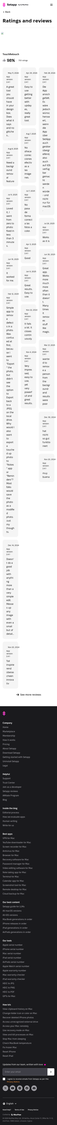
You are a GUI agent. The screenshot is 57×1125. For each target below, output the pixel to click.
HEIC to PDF (8, 992)
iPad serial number (12, 958)
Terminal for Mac (11, 877)
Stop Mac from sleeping (14, 1039)
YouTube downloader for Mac (17, 842)
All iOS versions (10, 915)
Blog (5, 800)
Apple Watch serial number (16, 966)
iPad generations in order (15, 928)
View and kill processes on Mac (18, 1034)
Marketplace (9, 731)
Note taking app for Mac (14, 872)
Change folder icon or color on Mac (20, 1013)
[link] (5, 1088)
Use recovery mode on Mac (16, 1030)
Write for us (8, 825)
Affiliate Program (11, 795)
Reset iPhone (9, 1052)
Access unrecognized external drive (20, 1022)
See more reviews (30, 694)
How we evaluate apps (14, 817)
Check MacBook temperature (17, 1043)
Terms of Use (19, 1110)
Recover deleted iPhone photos (18, 1017)
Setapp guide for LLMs (14, 906)
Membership (9, 736)
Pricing (6, 744)
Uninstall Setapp (11, 761)
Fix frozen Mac (10, 1047)
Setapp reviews (10, 791)
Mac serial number (12, 953)
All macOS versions (12, 911)
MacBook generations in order (17, 919)
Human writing (10, 821)
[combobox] (11, 1103)
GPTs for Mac (9, 996)
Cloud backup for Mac (13, 894)
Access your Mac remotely (15, 1026)
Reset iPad (8, 1056)
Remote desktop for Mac (15, 889)
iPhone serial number (13, 949)
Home (5, 727)
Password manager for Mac (16, 864)
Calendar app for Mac (13, 881)
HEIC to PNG (9, 988)
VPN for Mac (9, 838)
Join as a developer (12, 787)
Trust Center (9, 783)
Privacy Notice (13, 1082)
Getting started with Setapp (16, 757)
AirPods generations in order (17, 932)
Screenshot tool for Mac (14, 885)
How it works (9, 740)
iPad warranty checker (14, 979)
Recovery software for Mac (16, 859)
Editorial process (11, 812)
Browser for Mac (11, 855)
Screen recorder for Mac (15, 847)
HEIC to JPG (8, 983)
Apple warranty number (14, 970)
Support (7, 778)
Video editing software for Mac (18, 868)
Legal (5, 765)
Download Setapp (11, 753)
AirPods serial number (13, 962)
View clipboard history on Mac (17, 1009)
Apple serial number (13, 945)
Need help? (7, 1110)
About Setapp (9, 748)
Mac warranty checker (14, 975)
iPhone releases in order (15, 923)
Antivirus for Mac (11, 851)
